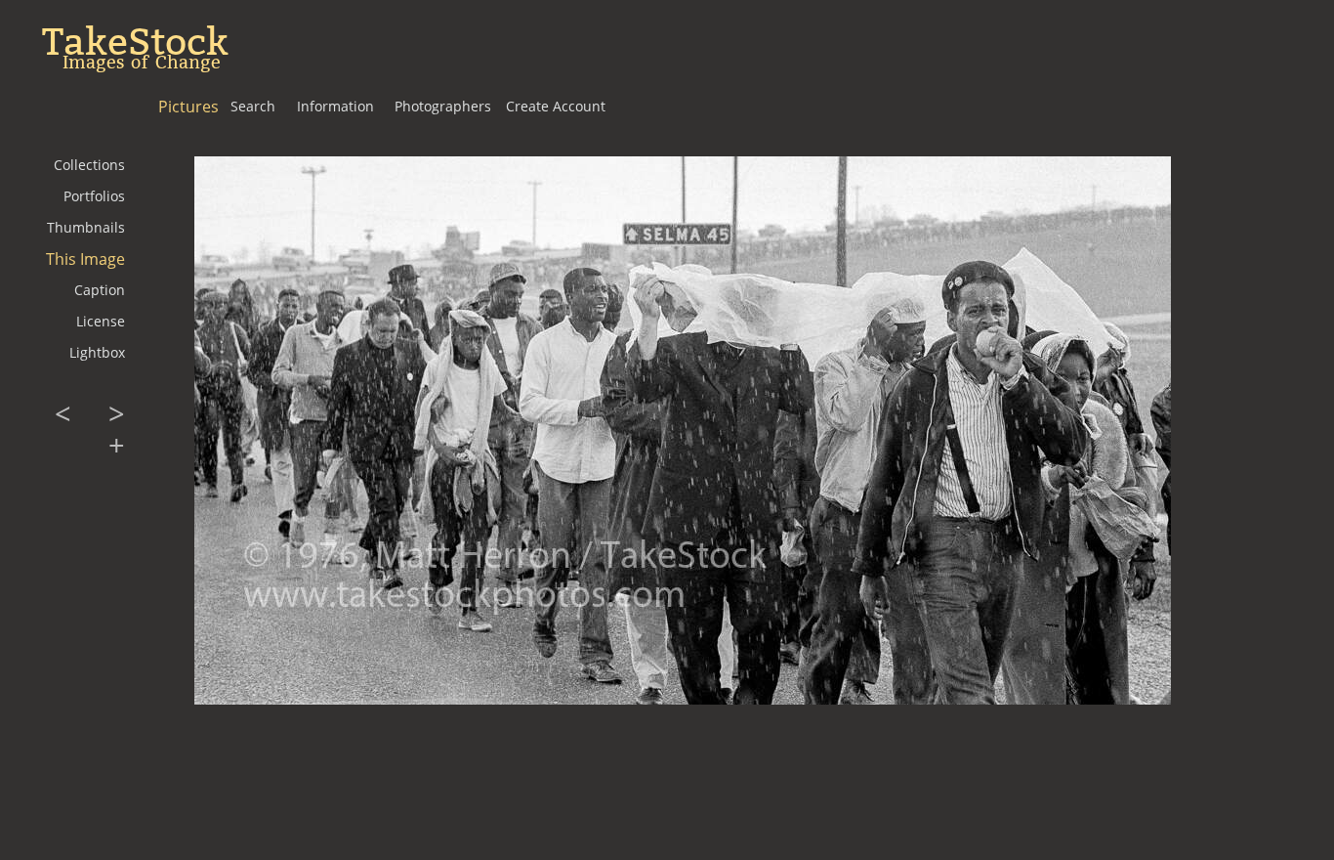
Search (252, 106)
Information (335, 106)
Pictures (188, 106)
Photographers (443, 106)
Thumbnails (86, 227)
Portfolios (94, 196)
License (100, 321)
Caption (99, 289)
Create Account (555, 106)
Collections (89, 164)
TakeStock (135, 42)
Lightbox (97, 352)
